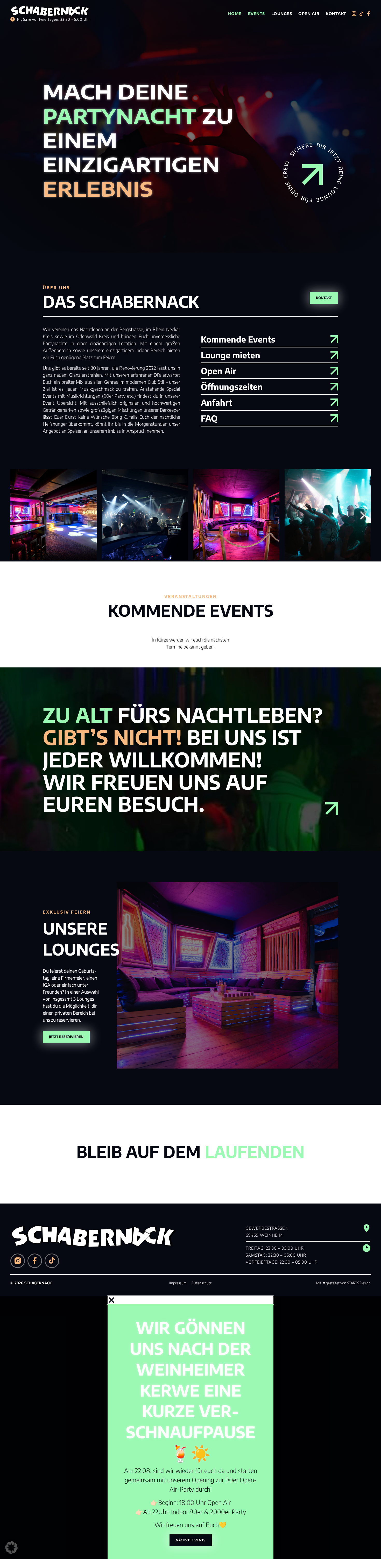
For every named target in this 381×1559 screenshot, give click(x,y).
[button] (18, 515)
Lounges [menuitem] (281, 13)
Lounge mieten (230, 355)
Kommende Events (238, 339)
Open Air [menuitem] (308, 13)
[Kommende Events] (334, 339)
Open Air (218, 371)
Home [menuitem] (235, 13)
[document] (190, 1427)
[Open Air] (334, 371)
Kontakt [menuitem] (336, 13)
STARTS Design (359, 1283)
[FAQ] (334, 418)
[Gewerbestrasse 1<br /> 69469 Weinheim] (366, 1228)
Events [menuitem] (256, 13)
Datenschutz (201, 1283)
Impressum (178, 1283)
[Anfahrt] (334, 402)
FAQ (209, 418)
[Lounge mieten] (334, 355)
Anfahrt (216, 402)
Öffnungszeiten (232, 386)
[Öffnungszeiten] (334, 386)
